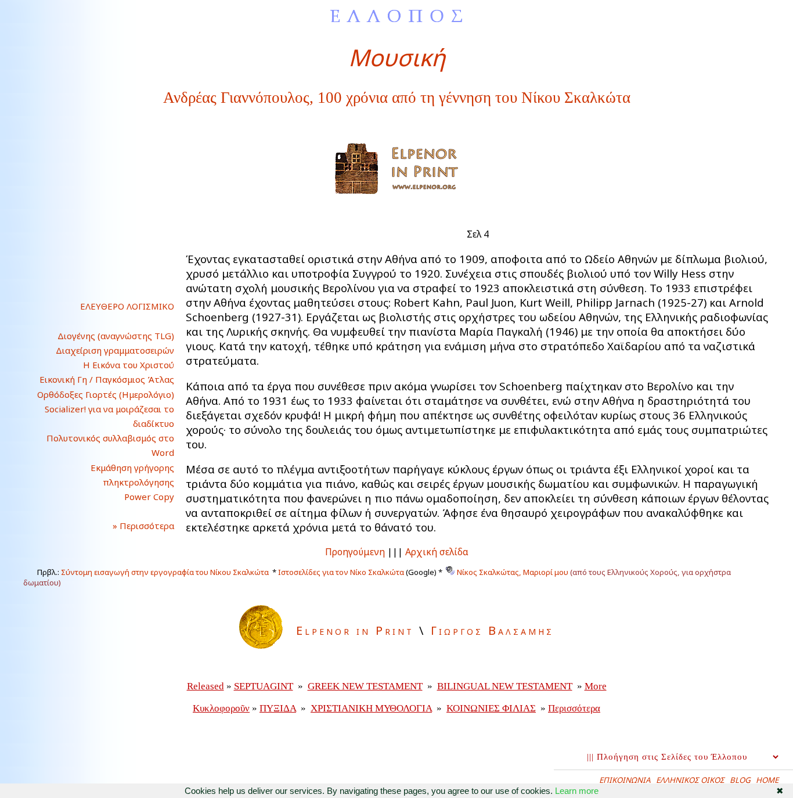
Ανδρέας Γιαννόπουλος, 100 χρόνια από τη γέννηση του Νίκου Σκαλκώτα (396, 97)
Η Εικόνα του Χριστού (128, 365)
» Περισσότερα (134, 525)
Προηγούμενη (355, 551)
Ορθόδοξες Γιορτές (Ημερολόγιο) (105, 394)
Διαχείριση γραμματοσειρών (115, 350)
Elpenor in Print (355, 630)
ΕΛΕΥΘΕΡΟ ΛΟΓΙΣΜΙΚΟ (127, 306)
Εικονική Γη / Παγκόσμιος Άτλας (106, 379)
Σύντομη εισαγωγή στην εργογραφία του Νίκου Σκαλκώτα (165, 572)
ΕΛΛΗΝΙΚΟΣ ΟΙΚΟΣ (690, 780)
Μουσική (396, 57)
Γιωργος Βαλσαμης (492, 630)
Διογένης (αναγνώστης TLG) (115, 336)
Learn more (577, 791)
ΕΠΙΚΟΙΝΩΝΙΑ (625, 780)
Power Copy (149, 496)
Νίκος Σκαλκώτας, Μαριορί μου (512, 572)
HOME (767, 780)
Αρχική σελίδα (436, 551)
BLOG (740, 780)
